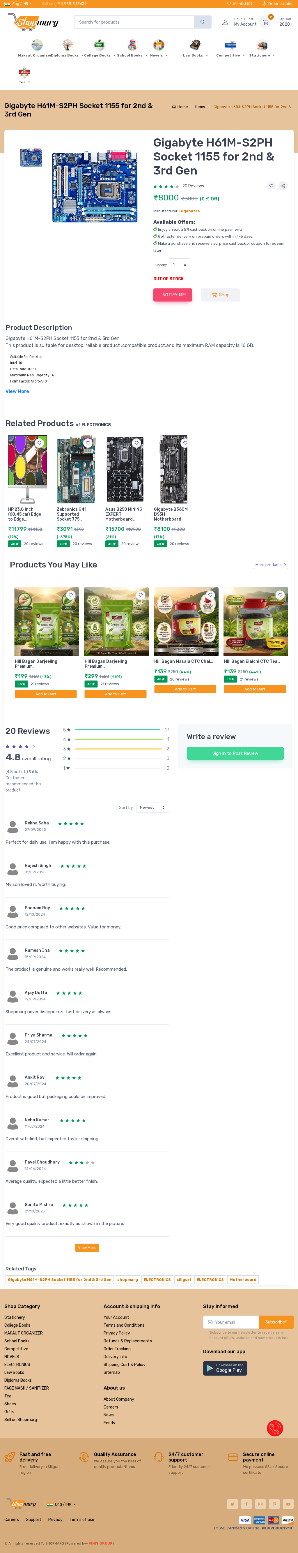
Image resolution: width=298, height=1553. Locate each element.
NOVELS (11, 1356)
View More (87, 1247)
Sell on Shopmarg (20, 1419)
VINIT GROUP (101, 1543)
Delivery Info (115, 1356)
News (109, 1415)
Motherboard (243, 1279)
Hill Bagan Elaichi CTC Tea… (252, 661)
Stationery (14, 1317)
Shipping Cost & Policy (125, 1364)
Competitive (16, 1348)
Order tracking (281, 3)
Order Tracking (117, 1348)
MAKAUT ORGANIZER (23, 1333)
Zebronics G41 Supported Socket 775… (71, 514)
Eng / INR (20, 3)
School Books (16, 1341)
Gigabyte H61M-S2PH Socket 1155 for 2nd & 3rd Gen (59, 1279)
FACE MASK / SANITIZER (26, 1388)
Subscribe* (276, 1322)
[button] (225, 1368)
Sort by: (126, 807)
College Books (17, 1325)
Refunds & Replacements (128, 1341)
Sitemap (112, 1372)
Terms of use (82, 1519)
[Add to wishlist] (271, 186)
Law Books (14, 1372)
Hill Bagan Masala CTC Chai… (183, 661)
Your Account (116, 1317)
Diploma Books (18, 1380)
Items (200, 107)
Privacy (55, 1519)
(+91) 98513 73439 (70, 3)
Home (183, 107)
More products (269, 565)
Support (33, 1519)
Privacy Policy (117, 1333)
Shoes (10, 1404)
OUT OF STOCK (168, 278)
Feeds (109, 1422)
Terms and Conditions (124, 1325)
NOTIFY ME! (174, 294)
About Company (119, 1399)
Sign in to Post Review (235, 753)
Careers (111, 1407)
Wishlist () (242, 3)
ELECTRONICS (157, 1279)
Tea (7, 1396)
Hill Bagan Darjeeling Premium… (36, 664)
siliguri (184, 1279)
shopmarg (127, 1279)
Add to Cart (46, 694)
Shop (224, 294)
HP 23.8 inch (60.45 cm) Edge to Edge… (24, 514)
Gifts (9, 1411)
